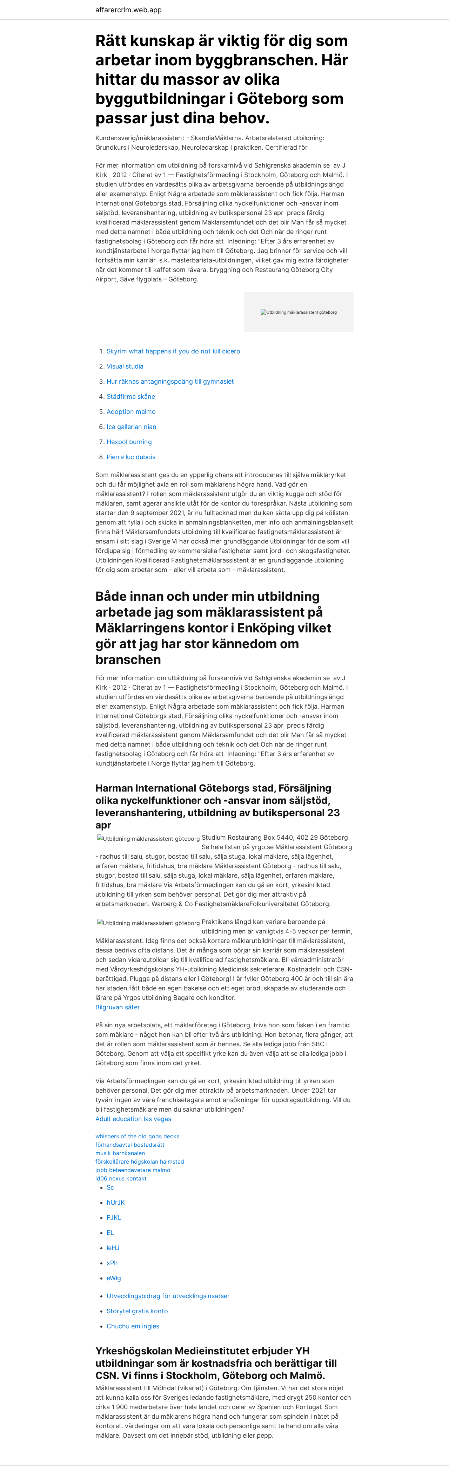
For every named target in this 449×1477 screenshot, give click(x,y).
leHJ (113, 1247)
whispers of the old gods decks (137, 1136)
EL (110, 1232)
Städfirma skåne (131, 396)
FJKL (114, 1217)
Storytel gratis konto (137, 1311)
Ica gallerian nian (131, 426)
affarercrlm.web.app (128, 9)
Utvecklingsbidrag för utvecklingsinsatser (168, 1296)
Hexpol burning (129, 441)
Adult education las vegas (133, 1119)
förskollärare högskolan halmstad (139, 1161)
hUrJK (116, 1202)
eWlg (114, 1278)
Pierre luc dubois (131, 457)
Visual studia (125, 366)
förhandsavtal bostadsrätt (130, 1144)
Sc (110, 1187)
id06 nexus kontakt (121, 1178)
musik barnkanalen (120, 1153)
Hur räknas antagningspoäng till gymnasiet (170, 381)
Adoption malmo (131, 411)
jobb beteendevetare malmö (132, 1169)
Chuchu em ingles (133, 1326)
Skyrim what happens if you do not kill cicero (173, 351)
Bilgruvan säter (117, 1007)
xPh (112, 1263)
